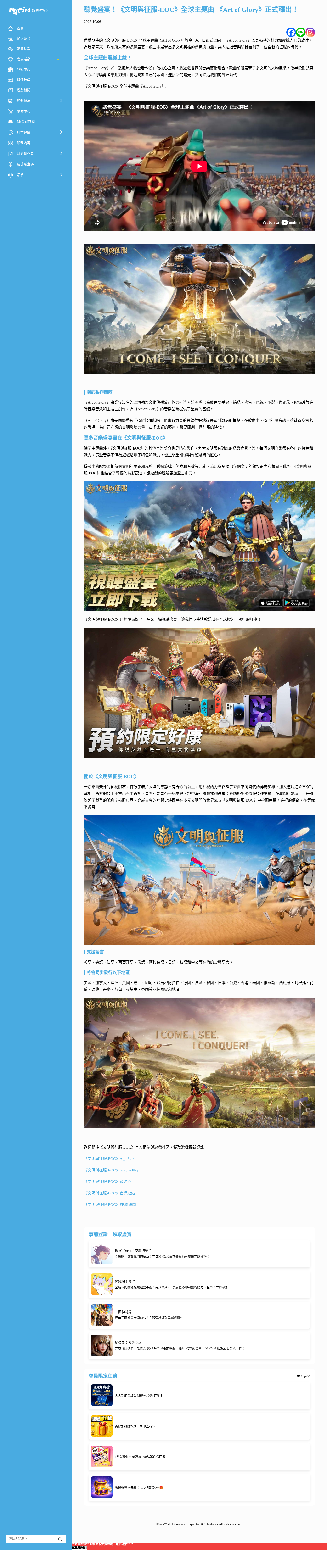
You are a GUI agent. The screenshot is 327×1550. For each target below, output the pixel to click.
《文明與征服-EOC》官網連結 (109, 1193)
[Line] (300, 32)
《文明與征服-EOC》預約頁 (107, 1182)
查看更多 (303, 1376)
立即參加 (79, 1548)
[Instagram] (310, 32)
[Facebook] (291, 32)
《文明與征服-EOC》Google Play (111, 1170)
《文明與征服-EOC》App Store (109, 1159)
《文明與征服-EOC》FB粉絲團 (110, 1205)
